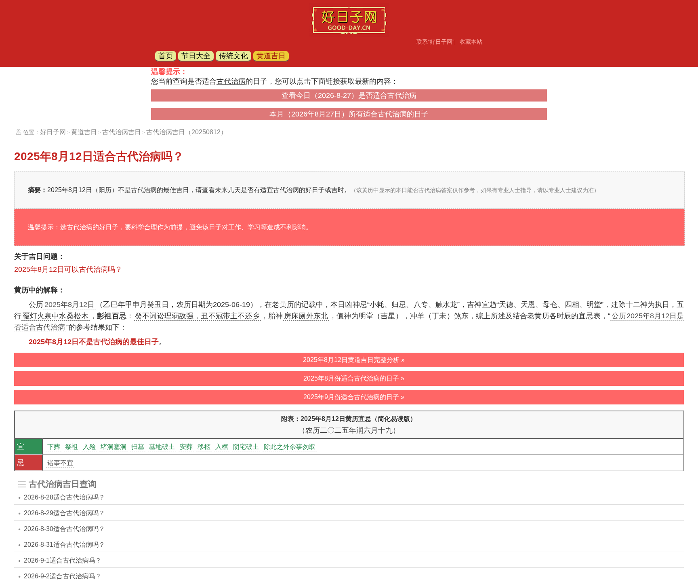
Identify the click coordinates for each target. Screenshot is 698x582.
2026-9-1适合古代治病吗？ (62, 560)
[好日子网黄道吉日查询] (349, 34)
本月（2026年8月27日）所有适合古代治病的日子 (349, 114)
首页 (165, 56)
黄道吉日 (271, 56)
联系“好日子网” (435, 41)
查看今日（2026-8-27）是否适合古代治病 (349, 95)
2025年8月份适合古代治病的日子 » (353, 378)
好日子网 (53, 132)
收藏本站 (471, 41)
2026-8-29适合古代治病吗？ (64, 513)
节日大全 (195, 56)
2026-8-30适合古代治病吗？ (64, 528)
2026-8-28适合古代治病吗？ (64, 497)
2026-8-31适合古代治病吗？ (64, 544)
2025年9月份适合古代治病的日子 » (353, 397)
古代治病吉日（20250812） (186, 132)
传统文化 (233, 56)
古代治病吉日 (121, 132)
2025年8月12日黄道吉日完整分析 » (354, 359)
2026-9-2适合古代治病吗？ (62, 576)
